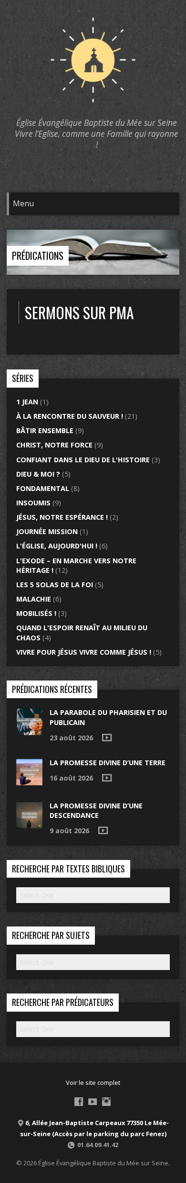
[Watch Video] (107, 737)
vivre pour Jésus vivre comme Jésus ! (83, 652)
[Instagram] (106, 1101)
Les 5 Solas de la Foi (54, 584)
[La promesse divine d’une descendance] (29, 822)
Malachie (33, 598)
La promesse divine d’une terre (107, 762)
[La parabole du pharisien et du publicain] (29, 730)
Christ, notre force (54, 444)
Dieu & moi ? (38, 474)
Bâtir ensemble (44, 430)
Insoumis (33, 502)
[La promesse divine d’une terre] (29, 779)
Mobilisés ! (36, 613)
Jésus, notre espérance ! (62, 517)
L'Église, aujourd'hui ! (56, 545)
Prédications (37, 255)
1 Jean (27, 401)
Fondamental (42, 488)
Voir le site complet (93, 1082)
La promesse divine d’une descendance (96, 810)
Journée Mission (47, 531)
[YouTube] (92, 1101)
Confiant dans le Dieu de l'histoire (83, 459)
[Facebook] (78, 1101)
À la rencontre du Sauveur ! (69, 416)
